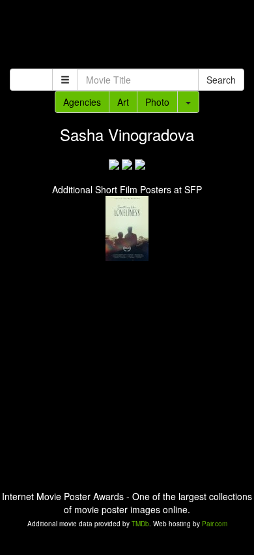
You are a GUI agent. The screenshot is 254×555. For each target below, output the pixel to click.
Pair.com (214, 523)
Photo (157, 101)
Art (123, 101)
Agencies (82, 101)
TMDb (140, 523)
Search (221, 79)
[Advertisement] (127, 36)
